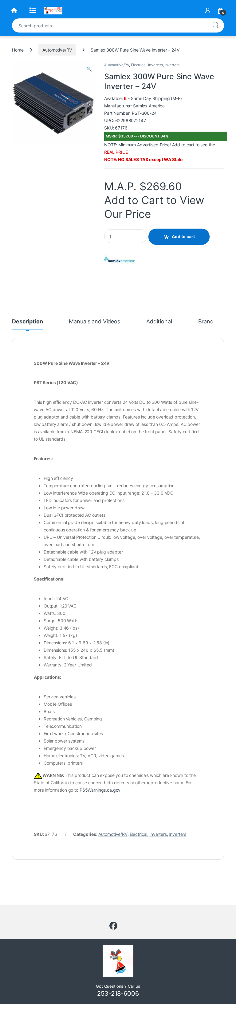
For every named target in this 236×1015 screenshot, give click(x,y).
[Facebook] (113, 926)
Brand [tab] (206, 322)
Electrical (139, 65)
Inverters (155, 65)
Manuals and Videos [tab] (94, 322)
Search (215, 25)
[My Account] (207, 10)
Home (17, 49)
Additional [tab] (159, 322)
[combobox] (109, 25)
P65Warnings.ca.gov (100, 790)
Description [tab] (27, 322)
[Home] (14, 10)
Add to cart (183, 236)
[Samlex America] (119, 259)
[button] (89, 69)
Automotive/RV (57, 49)
